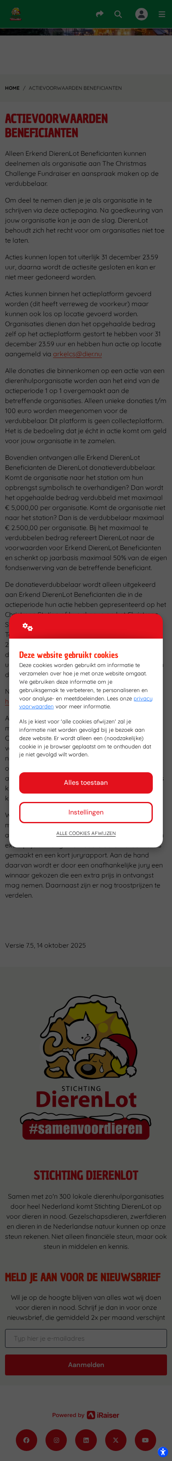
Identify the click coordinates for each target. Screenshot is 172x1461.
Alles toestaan (86, 782)
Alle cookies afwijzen (86, 833)
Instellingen (86, 812)
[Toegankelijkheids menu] (163, 1452)
